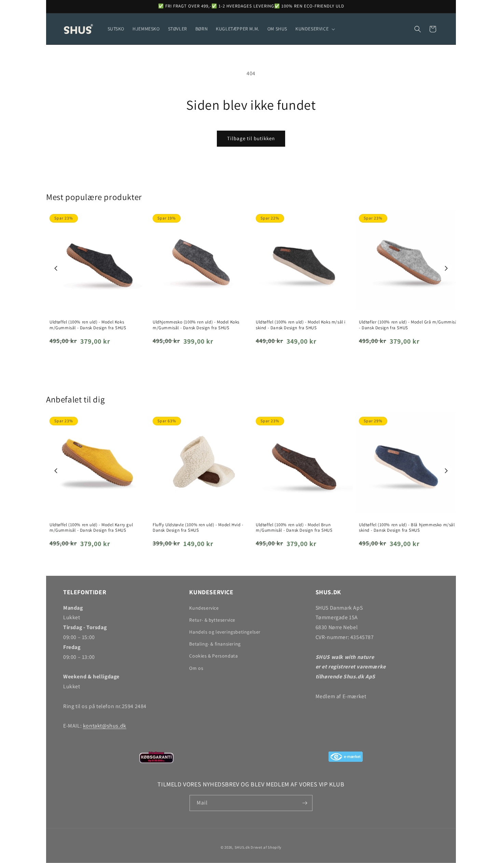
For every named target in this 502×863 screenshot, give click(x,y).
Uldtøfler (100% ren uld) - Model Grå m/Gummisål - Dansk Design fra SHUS (409, 325)
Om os (196, 668)
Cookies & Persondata (213, 656)
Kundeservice (204, 608)
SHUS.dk (242, 847)
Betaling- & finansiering (214, 644)
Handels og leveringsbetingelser (225, 632)
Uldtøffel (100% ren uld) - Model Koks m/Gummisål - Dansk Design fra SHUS (88, 325)
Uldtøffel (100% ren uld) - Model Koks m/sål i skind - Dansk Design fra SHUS (301, 325)
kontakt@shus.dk (104, 725)
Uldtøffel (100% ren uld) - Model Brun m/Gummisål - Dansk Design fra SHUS (294, 527)
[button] (314, 29)
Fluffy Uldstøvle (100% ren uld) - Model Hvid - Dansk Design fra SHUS (198, 527)
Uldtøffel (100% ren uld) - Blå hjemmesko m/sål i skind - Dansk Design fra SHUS (408, 527)
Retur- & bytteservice (212, 620)
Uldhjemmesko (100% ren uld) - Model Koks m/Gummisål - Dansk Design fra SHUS (196, 325)
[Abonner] (304, 803)
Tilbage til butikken (251, 138)
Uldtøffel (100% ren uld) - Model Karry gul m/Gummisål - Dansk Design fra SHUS (91, 527)
